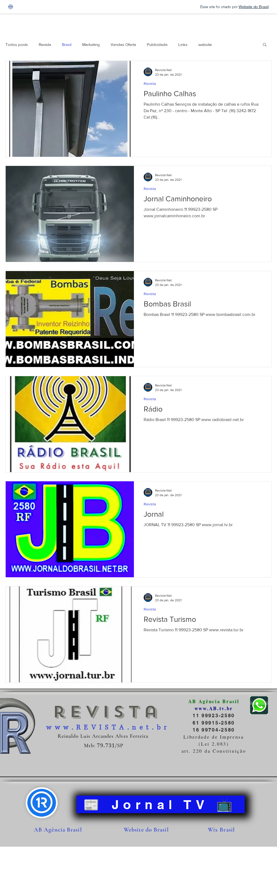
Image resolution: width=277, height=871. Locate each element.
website (205, 44)
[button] (264, 45)
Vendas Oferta (123, 44)
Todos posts (16, 44)
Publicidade (157, 44)
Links (182, 44)
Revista (45, 44)
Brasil (66, 44)
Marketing (91, 44)
